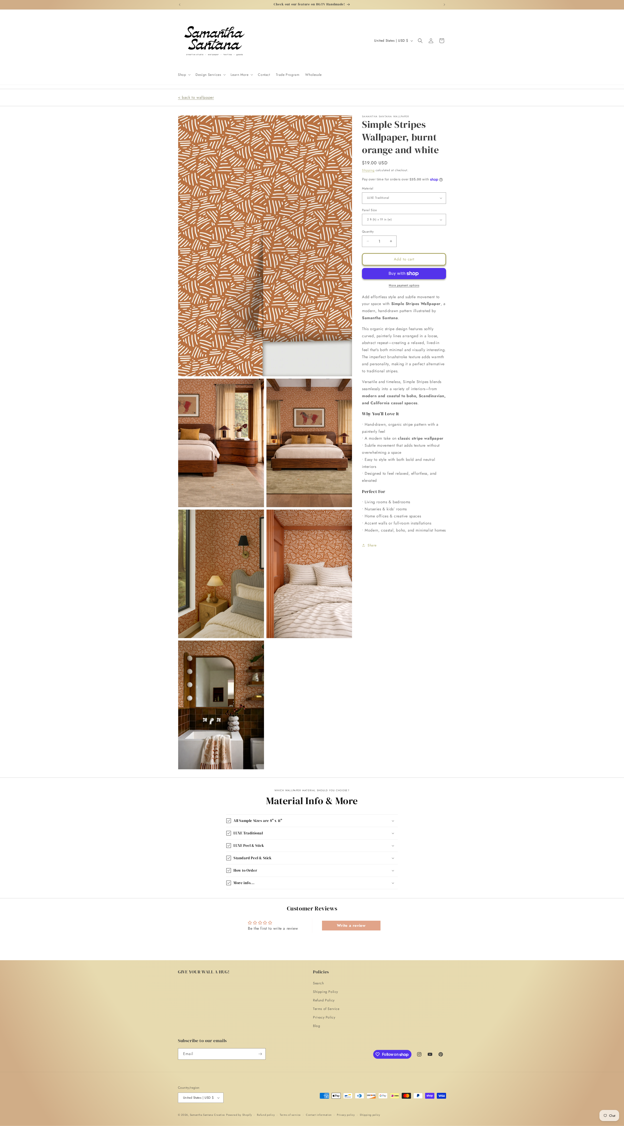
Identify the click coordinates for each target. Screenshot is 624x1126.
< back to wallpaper (196, 97)
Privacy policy (346, 1115)
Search (318, 983)
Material (367, 188)
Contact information (319, 1115)
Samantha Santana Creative (207, 1115)
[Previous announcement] (179, 4)
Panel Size (369, 210)
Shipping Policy (325, 991)
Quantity (368, 231)
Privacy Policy (324, 1017)
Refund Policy (324, 1000)
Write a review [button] (351, 925)
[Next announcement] (444, 4)
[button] (184, 74)
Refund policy (266, 1115)
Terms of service (290, 1115)
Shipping (368, 170)
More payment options (404, 285)
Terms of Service (326, 1008)
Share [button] (372, 545)
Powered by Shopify (239, 1115)
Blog (316, 1026)
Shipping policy (370, 1115)
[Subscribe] (260, 1054)
